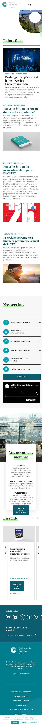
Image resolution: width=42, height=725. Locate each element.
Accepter (15, 722)
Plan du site (21, 705)
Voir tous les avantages (21, 510)
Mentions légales (21, 714)
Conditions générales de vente (21, 709)
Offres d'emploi (21, 696)
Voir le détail (15, 594)
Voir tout (21, 377)
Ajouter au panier (17, 586)
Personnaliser (33, 722)
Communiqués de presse (21, 692)
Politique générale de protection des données (24, 719)
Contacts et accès (21, 701)
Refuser (24, 722)
